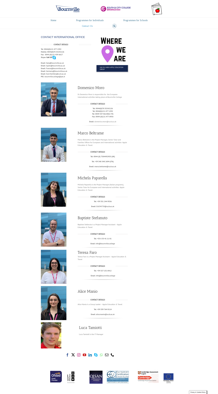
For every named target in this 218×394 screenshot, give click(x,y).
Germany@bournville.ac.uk (56, 71)
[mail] (106, 355)
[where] (112, 36)
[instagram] (79, 355)
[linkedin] (90, 355)
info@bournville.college (105, 243)
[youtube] (84, 355)
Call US (49, 57)
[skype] (96, 355)
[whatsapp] (101, 355)
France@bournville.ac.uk (56, 68)
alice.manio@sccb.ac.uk (105, 314)
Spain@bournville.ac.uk (55, 66)
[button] (114, 26)
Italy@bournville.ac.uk (55, 63)
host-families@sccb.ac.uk (56, 74)
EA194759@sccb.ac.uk (105, 206)
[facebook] (67, 355)
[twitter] (73, 355)
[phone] (112, 355)
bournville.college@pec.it (55, 76)
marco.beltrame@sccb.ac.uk (105, 166)
